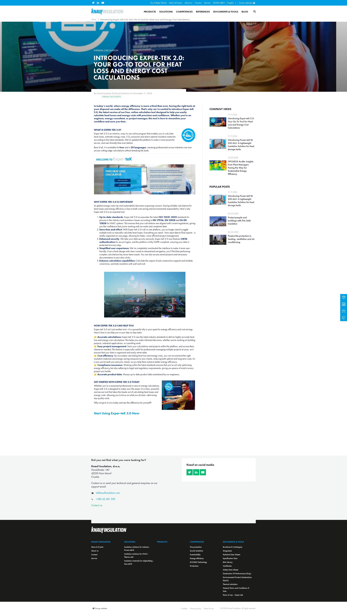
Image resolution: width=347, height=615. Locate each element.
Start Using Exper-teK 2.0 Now (116, 413)
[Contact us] (343, 311)
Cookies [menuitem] (184, 608)
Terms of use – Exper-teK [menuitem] (233, 595)
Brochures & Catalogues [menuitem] (232, 547)
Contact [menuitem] (198, 2)
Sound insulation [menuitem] (196, 550)
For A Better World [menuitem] (158, 2)
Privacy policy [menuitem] (195, 608)
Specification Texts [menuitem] (230, 558)
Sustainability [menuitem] (195, 554)
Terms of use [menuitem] (208, 608)
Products (150, 11)
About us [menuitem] (188, 2)
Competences (184, 11)
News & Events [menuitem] (175, 2)
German (230, 16)
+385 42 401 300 (105, 499)
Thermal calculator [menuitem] (230, 584)
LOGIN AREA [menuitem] (219, 2)
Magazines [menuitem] (227, 550)
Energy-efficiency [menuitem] (197, 558)
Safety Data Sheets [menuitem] (230, 569)
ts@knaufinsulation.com (108, 493)
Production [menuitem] (194, 566)
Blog (245, 11)
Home (93, 19)
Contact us (96, 505)
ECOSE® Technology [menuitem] (198, 562)
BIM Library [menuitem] (227, 562)
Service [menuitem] (207, 2)
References (203, 11)
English (230, 2)
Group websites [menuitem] (245, 2)
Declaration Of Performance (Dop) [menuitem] (237, 573)
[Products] (343, 297)
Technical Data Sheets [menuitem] (231, 554)
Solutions (166, 11)
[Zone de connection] (343, 317)
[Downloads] (343, 304)
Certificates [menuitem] (227, 566)
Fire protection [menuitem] (196, 547)
